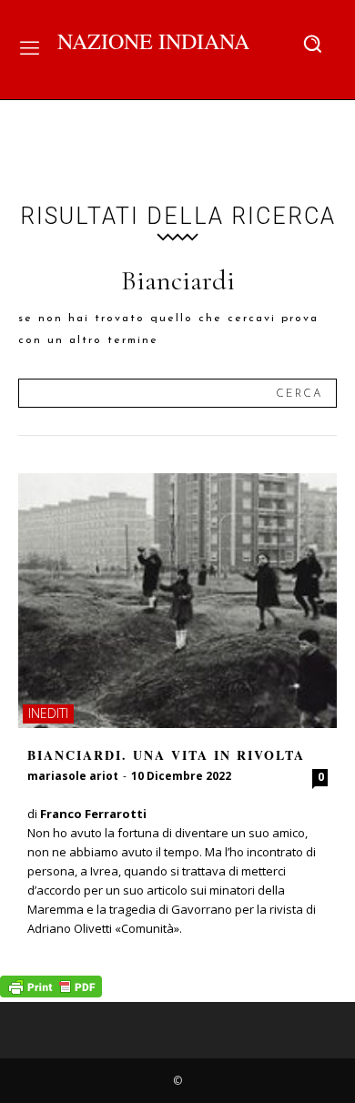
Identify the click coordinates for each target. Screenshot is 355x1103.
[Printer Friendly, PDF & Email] (51, 992)
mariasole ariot (72, 776)
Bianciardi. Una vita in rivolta (166, 754)
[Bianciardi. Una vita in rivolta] (177, 600)
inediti (48, 713)
